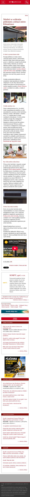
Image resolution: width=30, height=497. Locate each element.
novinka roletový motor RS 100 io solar (14, 69)
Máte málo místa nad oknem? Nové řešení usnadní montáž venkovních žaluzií (13, 347)
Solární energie (14, 307)
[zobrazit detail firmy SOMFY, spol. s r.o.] (5, 283)
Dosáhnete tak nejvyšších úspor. (12, 141)
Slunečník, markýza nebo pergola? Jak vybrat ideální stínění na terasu (14, 339)
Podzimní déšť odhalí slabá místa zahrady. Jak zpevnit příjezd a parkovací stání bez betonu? (14, 456)
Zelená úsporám (5, 307)
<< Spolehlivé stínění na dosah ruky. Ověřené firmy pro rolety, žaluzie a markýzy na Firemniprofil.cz (14, 297)
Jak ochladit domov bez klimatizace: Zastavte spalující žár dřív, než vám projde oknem (14, 384)
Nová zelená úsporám (15, 169)
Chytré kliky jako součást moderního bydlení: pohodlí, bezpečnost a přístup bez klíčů (14, 429)
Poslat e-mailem (13, 265)
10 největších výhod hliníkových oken (12, 426)
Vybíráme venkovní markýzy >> (21, 300)
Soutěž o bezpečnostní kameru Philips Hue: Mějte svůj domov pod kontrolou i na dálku (13, 419)
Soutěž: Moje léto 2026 (8, 460)
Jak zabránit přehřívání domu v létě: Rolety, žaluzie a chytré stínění (13, 395)
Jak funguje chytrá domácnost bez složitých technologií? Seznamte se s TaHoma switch (13, 343)
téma (26, 15)
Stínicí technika (5, 305)
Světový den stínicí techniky (11, 216)
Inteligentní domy (23, 305)
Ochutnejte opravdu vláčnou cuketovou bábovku (14, 463)
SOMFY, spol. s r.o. (17, 275)
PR (11, 262)
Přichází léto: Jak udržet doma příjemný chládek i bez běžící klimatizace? (15, 391)
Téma (20, 307)
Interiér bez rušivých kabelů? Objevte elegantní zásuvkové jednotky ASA (14, 437)
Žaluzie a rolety (14, 305)
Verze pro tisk (23, 265)
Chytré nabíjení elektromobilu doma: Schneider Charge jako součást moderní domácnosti (14, 433)
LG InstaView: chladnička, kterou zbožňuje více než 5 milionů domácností (14, 466)
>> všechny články (22, 351)
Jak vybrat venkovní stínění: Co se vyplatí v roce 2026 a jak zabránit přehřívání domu (15, 400)
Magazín (5, 448)
